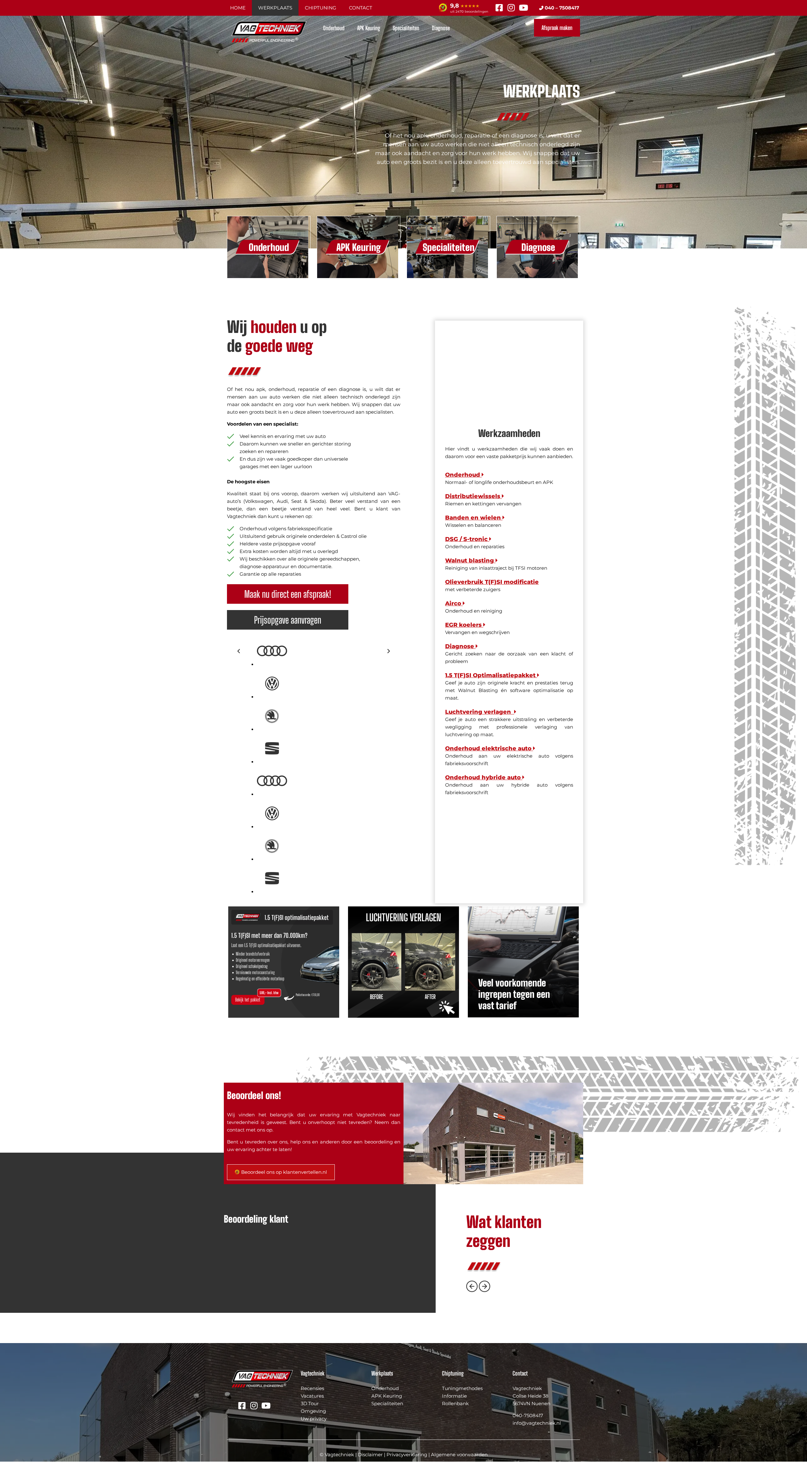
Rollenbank (455, 1403)
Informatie (454, 1396)
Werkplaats (275, 8)
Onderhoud (334, 28)
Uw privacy (314, 1419)
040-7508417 (528, 1415)
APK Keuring (368, 28)
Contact (360, 8)
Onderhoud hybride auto (483, 777)
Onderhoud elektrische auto (489, 748)
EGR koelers (464, 624)
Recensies (312, 1388)
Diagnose (441, 28)
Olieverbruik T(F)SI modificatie (492, 582)
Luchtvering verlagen (479, 711)
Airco (454, 603)
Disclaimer (370, 1455)
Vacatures (312, 1396)
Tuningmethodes (462, 1388)
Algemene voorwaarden (459, 1455)
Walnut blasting (470, 560)
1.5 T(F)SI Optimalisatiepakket (491, 675)
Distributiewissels (473, 496)
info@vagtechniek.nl (537, 1423)
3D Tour (310, 1403)
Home (238, 8)
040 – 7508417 (561, 8)
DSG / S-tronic (467, 539)
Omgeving (313, 1411)
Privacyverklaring (406, 1455)
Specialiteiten (406, 28)
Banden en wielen (473, 517)
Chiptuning (320, 8)
